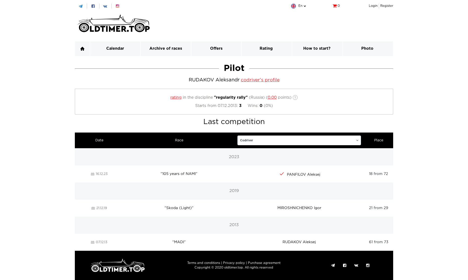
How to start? (317, 48)
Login (373, 6)
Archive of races (165, 48)
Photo (367, 48)
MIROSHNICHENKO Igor (299, 208)
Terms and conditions (203, 263)
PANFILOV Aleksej (303, 174)
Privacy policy (234, 263)
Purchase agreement (264, 263)
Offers (216, 48)
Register (386, 6)
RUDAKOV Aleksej (299, 242)
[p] (272, 97)
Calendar (115, 48)
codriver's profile (260, 80)
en (300, 6)
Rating (266, 48)
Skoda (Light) (179, 208)
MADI (179, 242)
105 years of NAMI (179, 173)
